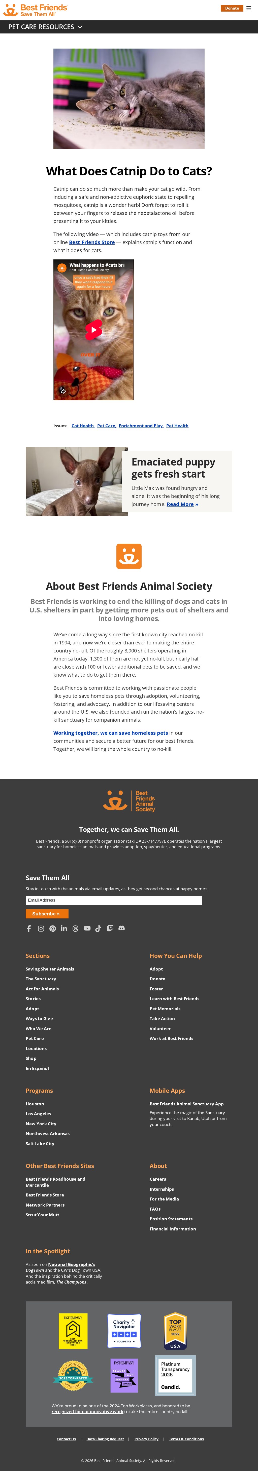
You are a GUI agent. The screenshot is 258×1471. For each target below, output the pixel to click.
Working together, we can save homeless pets (110, 732)
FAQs (155, 1209)
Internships (162, 1189)
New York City (41, 1124)
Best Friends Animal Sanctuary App (187, 1104)
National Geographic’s (60, 1267)
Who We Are (38, 1028)
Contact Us (66, 1439)
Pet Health (177, 426)
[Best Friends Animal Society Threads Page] (77, 929)
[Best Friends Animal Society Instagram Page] (42, 929)
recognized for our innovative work (87, 1411)
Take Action (162, 1018)
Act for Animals (42, 989)
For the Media (164, 1199)
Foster (156, 989)
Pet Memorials (165, 1009)
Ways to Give (39, 1018)
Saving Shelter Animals (50, 969)
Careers (158, 1179)
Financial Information (173, 1229)
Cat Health (83, 426)
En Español (37, 1068)
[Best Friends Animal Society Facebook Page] (31, 929)
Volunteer (160, 1028)
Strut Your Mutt (42, 1215)
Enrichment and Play (141, 426)
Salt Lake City (40, 1143)
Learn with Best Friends (175, 998)
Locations (36, 1048)
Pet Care (106, 426)
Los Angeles (38, 1113)
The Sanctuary (41, 979)
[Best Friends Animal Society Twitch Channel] (111, 929)
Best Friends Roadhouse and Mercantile (55, 1182)
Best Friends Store (92, 242)
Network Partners (45, 1205)
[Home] (36, 10)
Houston (35, 1104)
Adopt (32, 1009)
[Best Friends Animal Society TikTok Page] (99, 929)
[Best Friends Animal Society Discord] (122, 929)
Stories (33, 998)
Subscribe (44, 913)
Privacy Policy (146, 1439)
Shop (31, 1058)
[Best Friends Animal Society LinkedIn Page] (65, 929)
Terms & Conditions (186, 1439)
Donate (232, 8)
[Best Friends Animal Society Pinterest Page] (54, 929)
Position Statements (171, 1219)
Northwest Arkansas (48, 1133)
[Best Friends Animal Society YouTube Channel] (88, 929)
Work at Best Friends (171, 1038)
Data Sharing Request (105, 1439)
